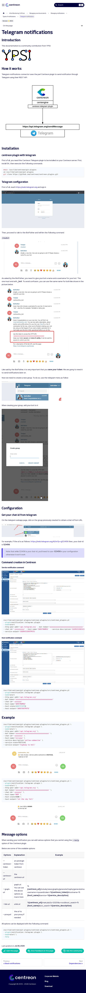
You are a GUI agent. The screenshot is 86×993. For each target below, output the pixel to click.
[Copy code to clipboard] (81, 169)
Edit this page (12, 951)
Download (48, 986)
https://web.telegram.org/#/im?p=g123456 (49, 541)
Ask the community (74, 951)
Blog (46, 981)
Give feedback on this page (42, 951)
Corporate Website (52, 976)
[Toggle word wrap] (78, 620)
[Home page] (4, 13)
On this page (8, 26)
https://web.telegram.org (26, 187)
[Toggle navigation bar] (3, 5)
